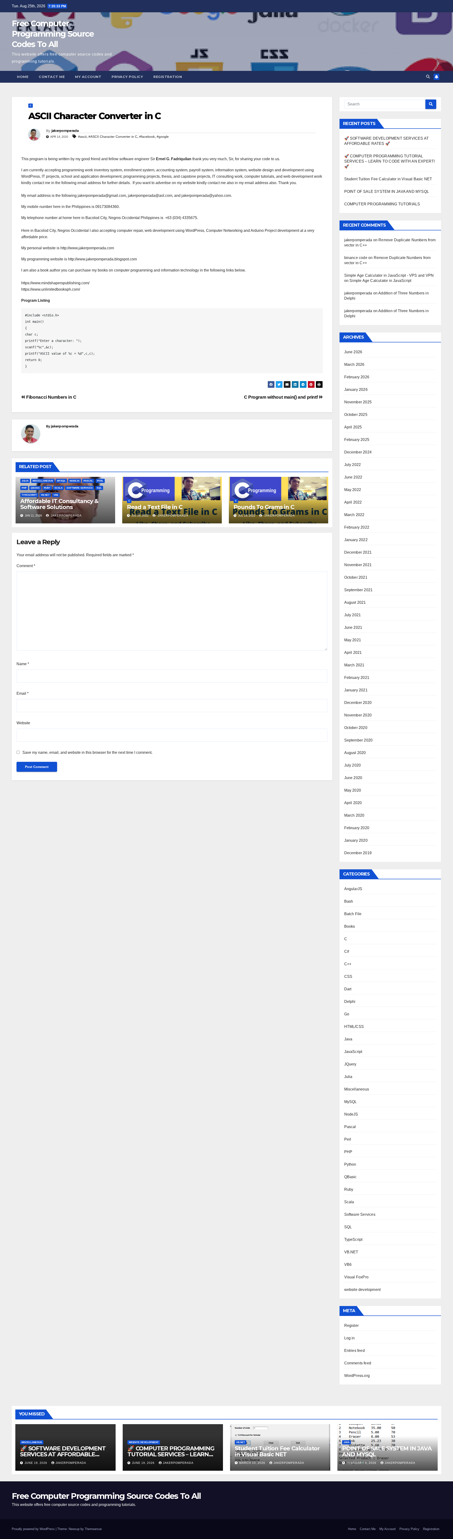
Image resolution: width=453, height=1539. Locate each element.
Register (351, 1325)
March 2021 (354, 665)
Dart (348, 989)
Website (23, 723)
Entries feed (354, 1351)
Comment (26, 566)
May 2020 (352, 790)
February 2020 (356, 828)
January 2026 (356, 390)
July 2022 (352, 465)
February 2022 (356, 527)
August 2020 (355, 753)
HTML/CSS (354, 1027)
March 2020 (354, 815)
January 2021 (356, 690)
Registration (167, 77)
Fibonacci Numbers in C (50, 397)
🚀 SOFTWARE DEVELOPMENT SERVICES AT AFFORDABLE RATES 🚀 (63, 1454)
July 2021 (352, 615)
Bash (348, 901)
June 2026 (353, 352)
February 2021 (356, 678)
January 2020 (356, 840)
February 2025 (356, 440)
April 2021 (353, 653)
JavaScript (353, 1052)
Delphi (350, 1002)
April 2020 (353, 803)
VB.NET (45, 495)
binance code (355, 258)
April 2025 (353, 427)
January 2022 (356, 540)
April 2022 (353, 502)
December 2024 (358, 452)
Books (349, 926)
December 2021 (358, 552)
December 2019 (358, 853)
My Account (88, 77)
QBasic (35, 488)
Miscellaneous (43, 480)
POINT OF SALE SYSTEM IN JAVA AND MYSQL (386, 192)
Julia (25, 480)
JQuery (350, 1064)
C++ (348, 964)
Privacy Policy (127, 77)
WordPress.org (357, 1376)
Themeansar (93, 1529)
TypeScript (29, 495)
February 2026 (356, 377)
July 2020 (352, 765)
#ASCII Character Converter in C (112, 136)
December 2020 (358, 703)
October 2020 (355, 728)
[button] (428, 77)
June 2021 (353, 627)
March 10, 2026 (252, 1463)
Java (348, 1039)
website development (362, 1290)
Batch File (353, 914)
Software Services (80, 488)
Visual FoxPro (356, 1277)
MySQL (61, 480)
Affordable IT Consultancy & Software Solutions (59, 504)
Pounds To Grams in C (264, 507)
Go (346, 1014)
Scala (59, 488)
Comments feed (357, 1363)
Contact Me (52, 77)
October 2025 (355, 415)
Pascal (88, 480)
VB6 (56, 495)
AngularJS (353, 889)
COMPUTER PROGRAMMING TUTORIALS (382, 204)
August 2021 (355, 602)
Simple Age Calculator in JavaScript (380, 281)
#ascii (82, 136)
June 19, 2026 (36, 1463)
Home (22, 77)
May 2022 (352, 490)
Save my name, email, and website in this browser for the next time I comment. (87, 752)
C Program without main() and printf (281, 397)
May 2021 (352, 640)
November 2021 (358, 565)
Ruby (47, 488)
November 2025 (358, 402)
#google (163, 136)
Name (23, 664)
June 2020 (353, 778)
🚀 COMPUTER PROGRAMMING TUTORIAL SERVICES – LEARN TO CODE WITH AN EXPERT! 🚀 (389, 161)
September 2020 (358, 740)
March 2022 (354, 515)
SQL (99, 488)
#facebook (147, 136)
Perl (100, 480)
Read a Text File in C (154, 507)
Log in (349, 1338)
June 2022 (353, 477)
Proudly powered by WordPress (34, 1529)
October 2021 (355, 577)
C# (346, 951)
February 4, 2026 (362, 1463)
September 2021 (358, 590)
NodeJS (75, 480)
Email (23, 693)
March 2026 (354, 364)
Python (350, 1164)
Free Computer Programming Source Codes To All (53, 33)
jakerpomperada (65, 131)
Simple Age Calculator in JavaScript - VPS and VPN (389, 275)
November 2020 (358, 715)
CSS (348, 976)
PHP (24, 488)
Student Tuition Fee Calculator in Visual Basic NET (388, 179)
